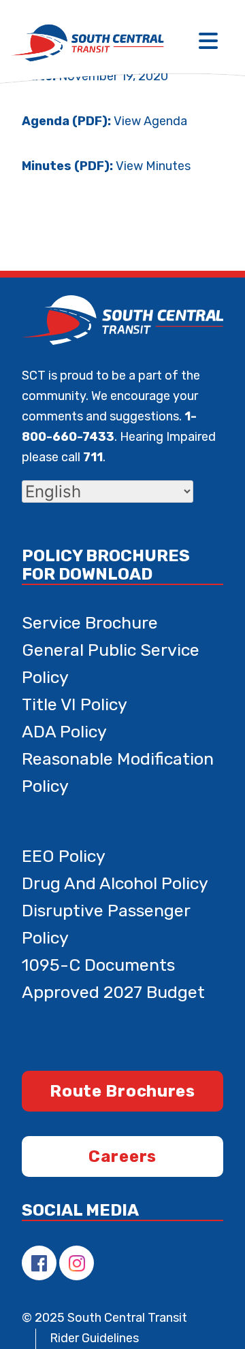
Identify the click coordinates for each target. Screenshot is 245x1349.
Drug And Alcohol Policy (115, 883)
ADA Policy (64, 732)
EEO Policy (63, 856)
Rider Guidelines (94, 1338)
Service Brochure (90, 623)
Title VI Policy (74, 704)
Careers (122, 1156)
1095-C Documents (98, 965)
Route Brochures (122, 1091)
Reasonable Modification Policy (118, 772)
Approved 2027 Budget (113, 992)
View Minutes (153, 166)
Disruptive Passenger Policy (106, 924)
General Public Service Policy (110, 663)
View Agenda (150, 121)
